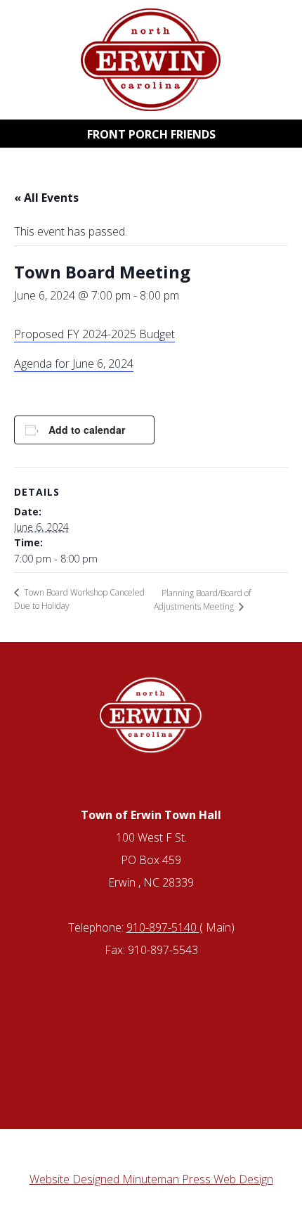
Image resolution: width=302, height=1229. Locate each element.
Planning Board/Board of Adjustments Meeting (202, 599)
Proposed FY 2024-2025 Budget (94, 334)
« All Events (46, 197)
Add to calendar (86, 430)
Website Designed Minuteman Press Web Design (151, 1179)
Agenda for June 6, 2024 (73, 363)
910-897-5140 (162, 927)
